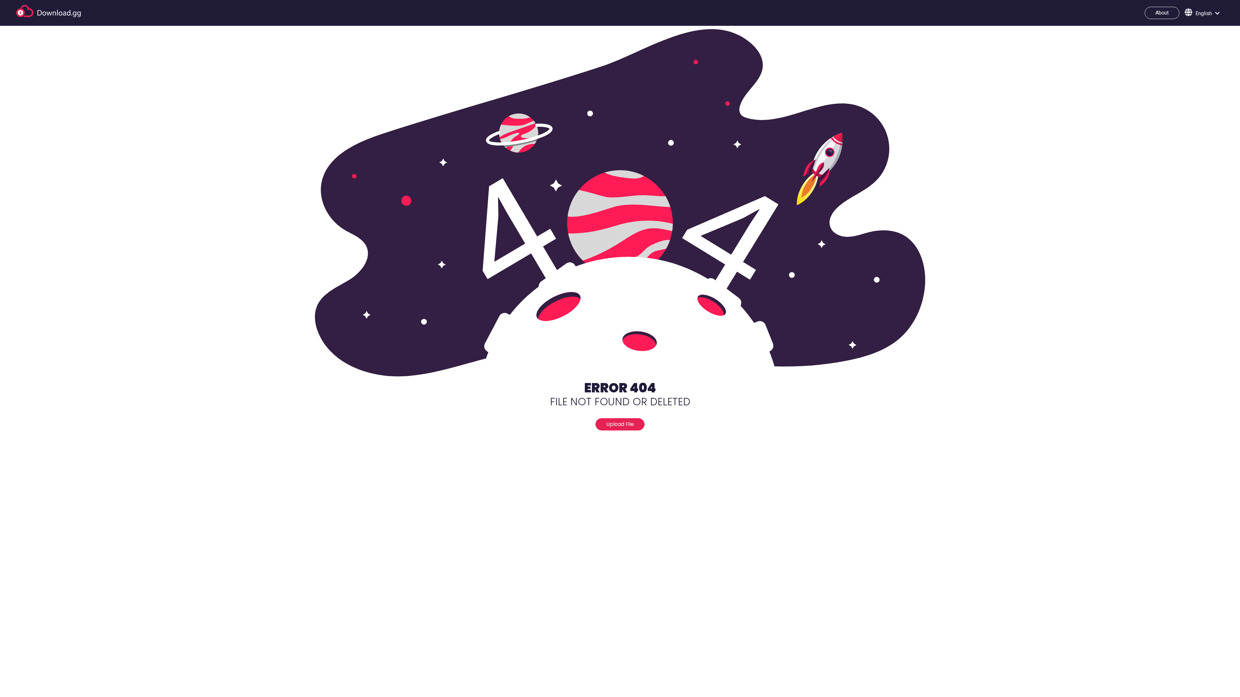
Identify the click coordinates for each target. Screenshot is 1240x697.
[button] (1202, 13)
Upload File (620, 424)
